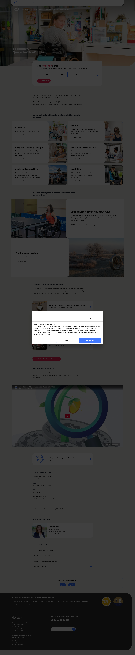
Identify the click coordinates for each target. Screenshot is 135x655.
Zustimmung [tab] (44, 319)
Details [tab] (67, 318)
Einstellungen (66, 340)
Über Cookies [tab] (91, 318)
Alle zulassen (90, 340)
